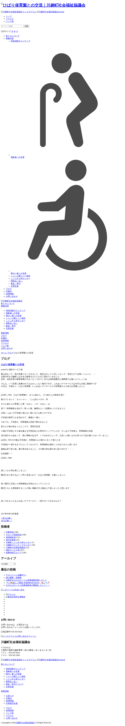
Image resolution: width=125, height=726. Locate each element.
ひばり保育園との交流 (12, 364)
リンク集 (10, 21)
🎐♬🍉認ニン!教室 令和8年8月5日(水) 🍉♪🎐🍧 (28, 583)
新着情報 (5, 691)
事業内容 (10, 38)
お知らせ (10, 696)
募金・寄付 (16, 284)
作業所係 (10, 532)
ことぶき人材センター (20, 278)
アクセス (10, 19)
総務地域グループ (13, 553)
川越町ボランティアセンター (18, 545)
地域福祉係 (11, 537)
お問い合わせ (12, 296)
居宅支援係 (11, 540)
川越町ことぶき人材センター (18, 542)
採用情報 (10, 294)
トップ (9, 16)
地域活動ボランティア (15, 310)
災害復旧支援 (12, 703)
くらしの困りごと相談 (20, 276)
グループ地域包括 (13, 535)
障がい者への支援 (13, 316)
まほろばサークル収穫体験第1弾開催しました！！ (28, 585)
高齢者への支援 (13, 313)
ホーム (4, 353)
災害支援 (15, 286)
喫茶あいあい (16, 281)
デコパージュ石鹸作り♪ (16, 575)
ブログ (9, 289)
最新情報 (5, 333)
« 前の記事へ (6, 518)
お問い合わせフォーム (26, 636)
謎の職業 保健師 (13, 578)
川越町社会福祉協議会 (15, 547)
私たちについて (13, 36)
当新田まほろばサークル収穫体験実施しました (26, 580)
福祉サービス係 (13, 550)
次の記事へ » (6, 521)
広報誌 (9, 291)
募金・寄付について (14, 684)
